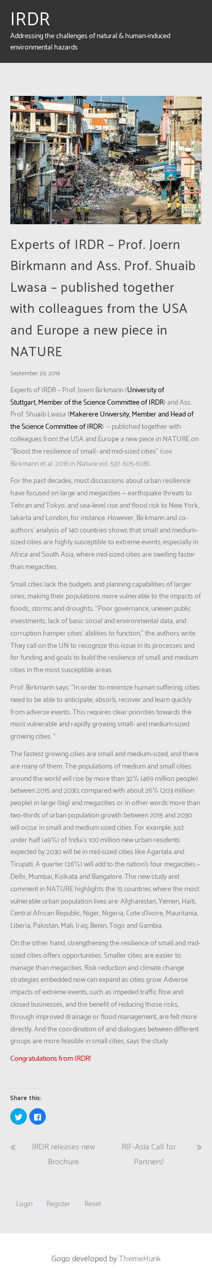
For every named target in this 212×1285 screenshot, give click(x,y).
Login (24, 1204)
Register (58, 1204)
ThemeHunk (140, 1259)
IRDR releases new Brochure (63, 1154)
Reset (92, 1204)
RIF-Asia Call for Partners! (148, 1154)
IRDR (30, 20)
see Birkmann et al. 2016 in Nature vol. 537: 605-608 (91, 458)
